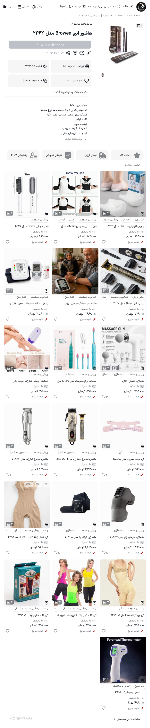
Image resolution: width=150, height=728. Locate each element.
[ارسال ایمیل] (81, 54)
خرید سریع (133, 242)
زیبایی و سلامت (89, 16)
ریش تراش (138, 297)
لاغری (6, 530)
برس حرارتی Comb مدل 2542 (31, 226)
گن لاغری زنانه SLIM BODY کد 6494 (28, 537)
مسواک (70, 374)
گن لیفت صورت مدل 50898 (128, 459)
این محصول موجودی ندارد (49, 45)
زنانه (45, 530)
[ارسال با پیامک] (74, 54)
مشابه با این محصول (128, 719)
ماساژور (118, 374)
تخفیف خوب (133, 16)
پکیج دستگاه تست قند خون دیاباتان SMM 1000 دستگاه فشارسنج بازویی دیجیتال (28, 304)
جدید (78, 6)
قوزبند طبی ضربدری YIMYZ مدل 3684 (78, 227)
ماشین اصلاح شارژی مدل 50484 (30, 459)
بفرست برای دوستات (55, 52)
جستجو (92, 6)
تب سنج (139, 686)
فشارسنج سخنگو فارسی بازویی (80, 304)
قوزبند (61, 220)
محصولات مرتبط (82, 24)
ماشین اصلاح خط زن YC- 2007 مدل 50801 (76, 459)
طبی (71, 220)
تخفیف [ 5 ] (107, 16)
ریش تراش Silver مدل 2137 (128, 304)
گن (120, 452)
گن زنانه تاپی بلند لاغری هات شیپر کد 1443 (76, 616)
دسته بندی (110, 6)
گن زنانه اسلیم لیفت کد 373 (32, 615)
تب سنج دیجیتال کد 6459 (129, 693)
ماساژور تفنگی (101, 374)
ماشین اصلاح (67, 452)
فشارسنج (69, 297)
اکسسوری (139, 220)
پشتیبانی (62, 6)
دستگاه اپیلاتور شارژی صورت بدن (30, 381)
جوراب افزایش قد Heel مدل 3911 (126, 226)
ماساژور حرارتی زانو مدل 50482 (127, 537)
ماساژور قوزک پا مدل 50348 (80, 537)
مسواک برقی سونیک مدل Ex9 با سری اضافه (76, 381)
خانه (125, 6)
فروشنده (73, 66)
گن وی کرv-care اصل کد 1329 (127, 615)
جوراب (125, 220)
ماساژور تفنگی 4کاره (133, 381)
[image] (103, 75)
